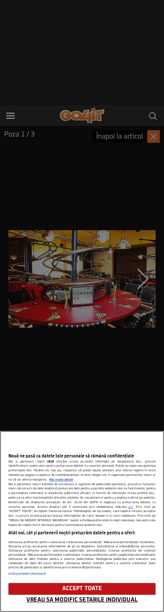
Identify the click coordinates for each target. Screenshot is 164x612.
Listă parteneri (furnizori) (27, 573)
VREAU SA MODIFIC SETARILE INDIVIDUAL (82, 600)
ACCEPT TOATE (82, 588)
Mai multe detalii (61, 479)
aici (130, 507)
